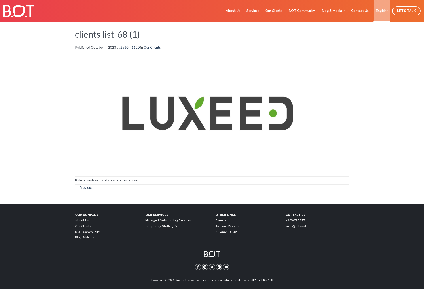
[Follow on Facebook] (198, 267)
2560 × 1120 (130, 47)
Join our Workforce (229, 226)
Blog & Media (331, 11)
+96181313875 (295, 220)
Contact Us (360, 11)
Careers (220, 220)
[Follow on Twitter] (212, 267)
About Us (233, 11)
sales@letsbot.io (298, 226)
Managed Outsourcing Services (168, 220)
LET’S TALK (406, 11)
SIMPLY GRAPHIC (262, 280)
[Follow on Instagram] (205, 267)
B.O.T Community (301, 11)
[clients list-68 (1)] (207, 113)
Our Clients (273, 11)
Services (252, 11)
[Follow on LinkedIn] (219, 267)
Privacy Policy (226, 232)
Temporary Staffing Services (166, 226)
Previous (84, 187)
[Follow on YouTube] (226, 267)
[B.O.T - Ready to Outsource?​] (18, 11)
